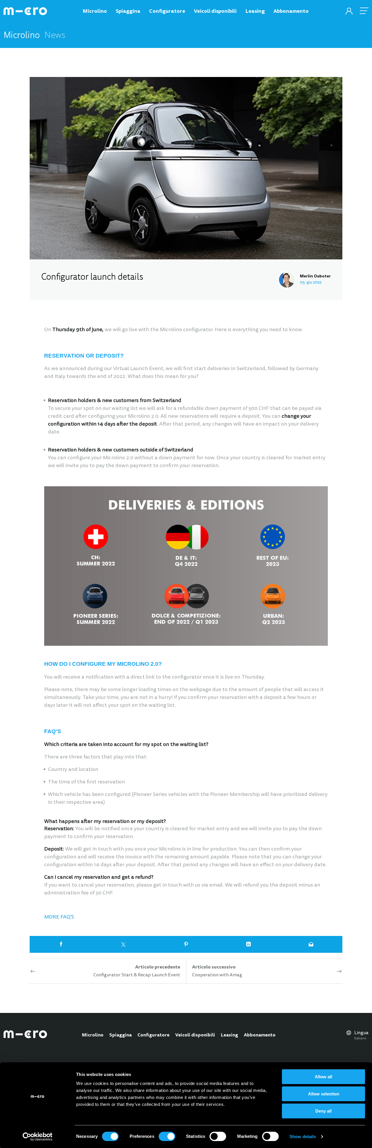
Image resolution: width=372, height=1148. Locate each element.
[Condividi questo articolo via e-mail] (311, 944)
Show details (302, 1136)
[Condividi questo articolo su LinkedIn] (248, 944)
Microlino (92, 1035)
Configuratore (153, 1035)
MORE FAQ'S (59, 917)
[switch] (167, 1136)
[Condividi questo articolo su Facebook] (61, 944)
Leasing (229, 1035)
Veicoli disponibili (195, 1035)
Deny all (323, 1110)
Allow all (323, 1076)
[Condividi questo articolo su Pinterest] (186, 944)
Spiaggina (120, 1035)
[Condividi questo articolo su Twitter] (123, 944)
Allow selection (323, 1093)
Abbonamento (260, 1035)
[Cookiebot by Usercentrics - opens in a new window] (37, 1136)
